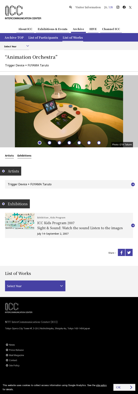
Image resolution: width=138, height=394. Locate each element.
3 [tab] (59, 142)
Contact (13, 360)
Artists (9, 155)
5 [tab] (79, 142)
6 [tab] (89, 142)
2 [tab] (49, 142)
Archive (78, 29)
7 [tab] (98, 142)
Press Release (16, 350)
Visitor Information (88, 7)
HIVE (93, 29)
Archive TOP (14, 37)
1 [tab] (39, 142)
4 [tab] (69, 142)
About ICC (25, 29)
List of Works (73, 37)
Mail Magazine (16, 355)
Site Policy (14, 365)
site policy (101, 385)
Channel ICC (111, 29)
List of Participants (43, 37)
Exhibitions (24, 155)
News (12, 344)
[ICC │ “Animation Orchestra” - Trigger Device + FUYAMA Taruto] (121, 252)
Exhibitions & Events (52, 29)
